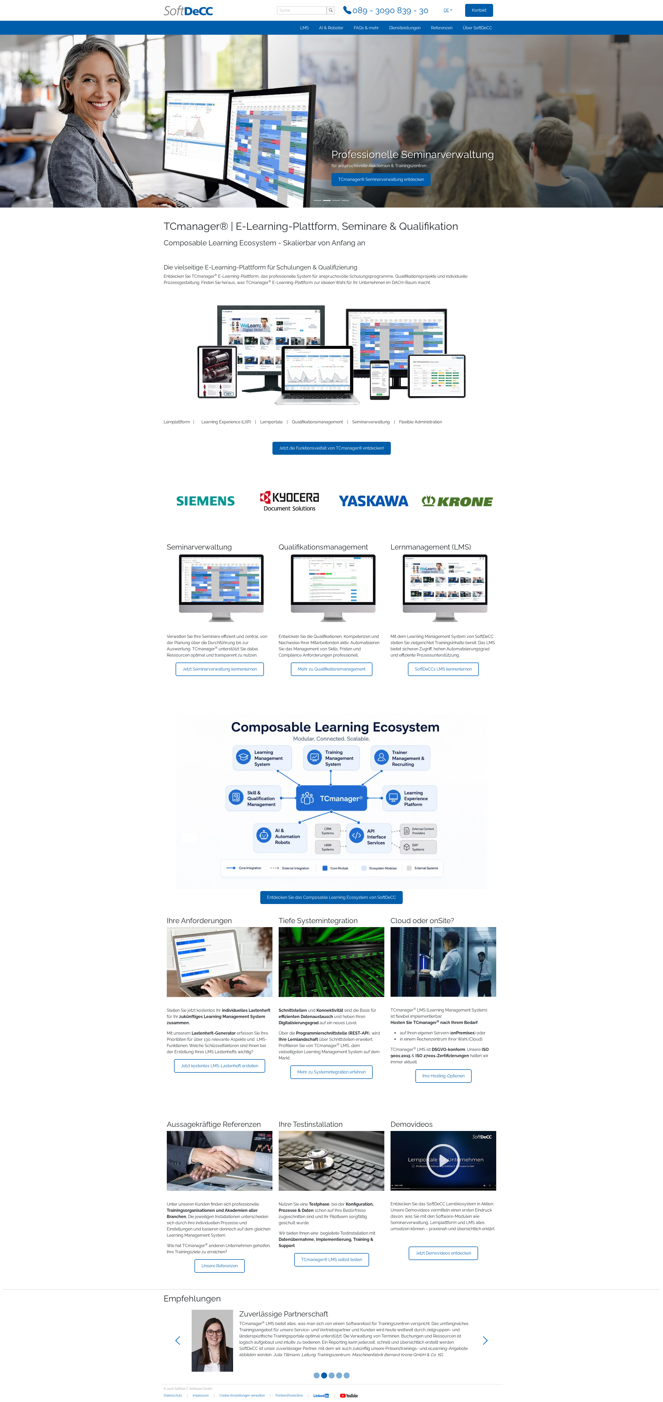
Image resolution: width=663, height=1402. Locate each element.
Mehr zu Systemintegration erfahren (331, 1072)
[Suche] (331, 10)
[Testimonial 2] (332, 1375)
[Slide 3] (336, 200)
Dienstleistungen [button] (405, 27)
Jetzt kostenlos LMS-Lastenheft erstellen (219, 1065)
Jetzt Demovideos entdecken (443, 1253)
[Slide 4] (345, 200)
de (446, 10)
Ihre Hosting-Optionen (443, 1075)
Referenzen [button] (441, 27)
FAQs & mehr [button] (366, 27)
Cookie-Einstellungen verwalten (242, 1395)
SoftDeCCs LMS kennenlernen (443, 669)
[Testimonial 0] (317, 1375)
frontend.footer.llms (289, 1395)
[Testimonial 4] (347, 1375)
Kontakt (479, 10)
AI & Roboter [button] (331, 27)
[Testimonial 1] (324, 1375)
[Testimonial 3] (339, 1375)
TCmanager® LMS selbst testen (331, 1259)
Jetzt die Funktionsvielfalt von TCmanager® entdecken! (331, 448)
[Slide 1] (317, 200)
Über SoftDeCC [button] (477, 27)
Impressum (201, 1395)
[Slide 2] (327, 200)
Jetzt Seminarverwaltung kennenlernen (220, 669)
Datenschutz (173, 1395)
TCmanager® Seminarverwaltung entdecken (381, 179)
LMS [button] (304, 27)
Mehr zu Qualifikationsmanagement (331, 669)
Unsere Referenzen (219, 1265)
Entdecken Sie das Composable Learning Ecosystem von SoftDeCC (331, 897)
